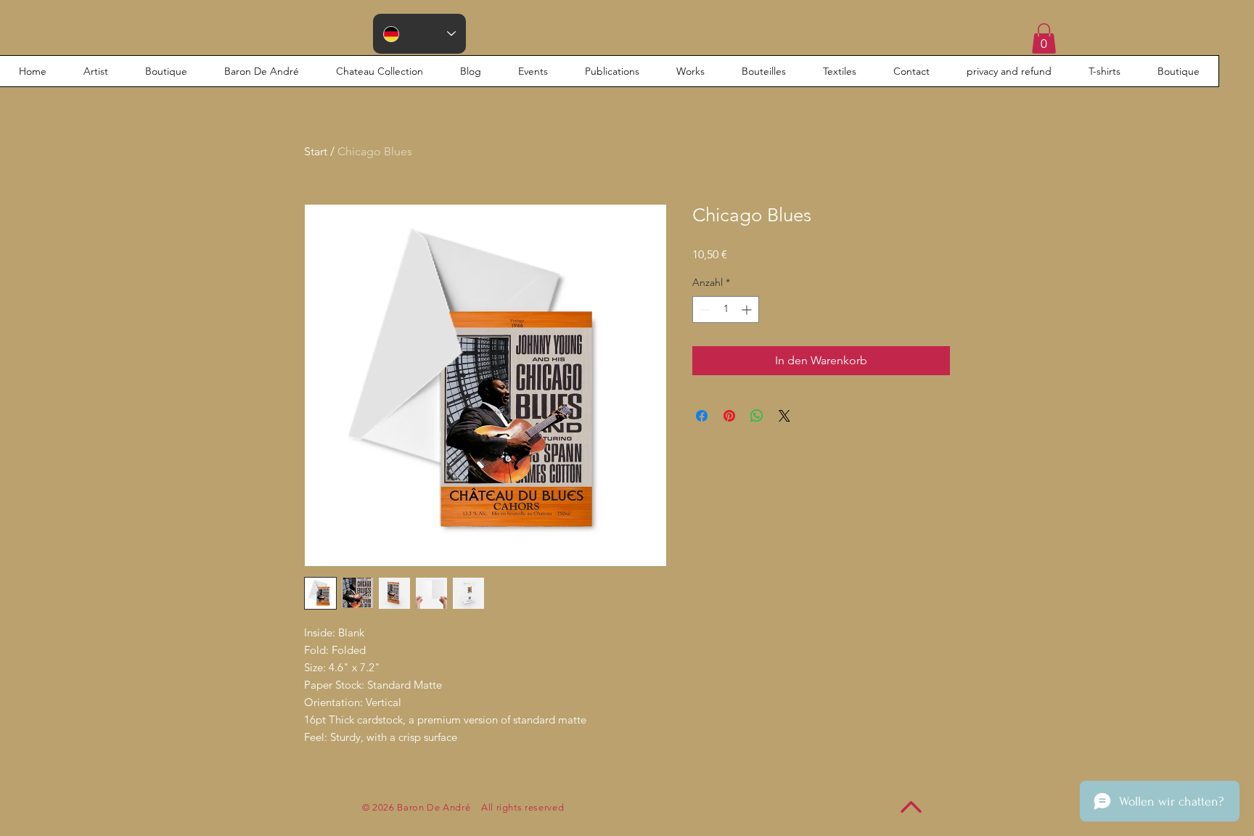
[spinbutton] (726, 309)
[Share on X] (784, 416)
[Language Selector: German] (419, 34)
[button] (1044, 38)
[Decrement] (703, 309)
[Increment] (748, 309)
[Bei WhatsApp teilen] (757, 416)
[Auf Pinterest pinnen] (729, 416)
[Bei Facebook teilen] (701, 416)
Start (315, 151)
